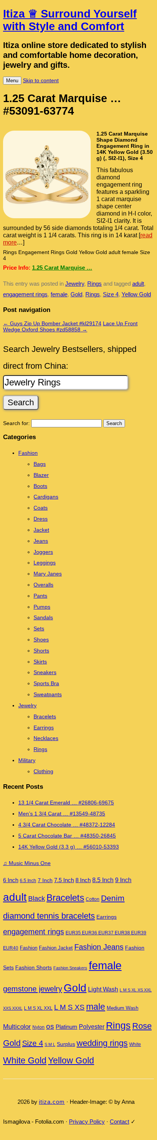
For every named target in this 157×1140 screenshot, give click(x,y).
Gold (76, 294)
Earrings (44, 727)
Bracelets (45, 716)
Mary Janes (48, 574)
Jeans (41, 541)
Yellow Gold (136, 294)
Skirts (40, 662)
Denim (113, 898)
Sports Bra (46, 683)
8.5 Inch (103, 880)
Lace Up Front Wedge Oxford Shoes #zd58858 (70, 326)
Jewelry (74, 283)
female (59, 294)
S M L (50, 1044)
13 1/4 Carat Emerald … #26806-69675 (66, 802)
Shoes (41, 639)
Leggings (45, 563)
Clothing (43, 771)
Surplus (66, 1044)
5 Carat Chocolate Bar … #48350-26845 (67, 836)
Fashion (28, 453)
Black (36, 898)
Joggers (43, 552)
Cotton (92, 899)
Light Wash (103, 989)
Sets (39, 628)
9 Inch (123, 880)
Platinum (66, 1027)
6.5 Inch (28, 880)
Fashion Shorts (33, 968)
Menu (12, 80)
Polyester (91, 1026)
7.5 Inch (64, 880)
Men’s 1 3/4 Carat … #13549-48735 (61, 814)
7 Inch (45, 880)
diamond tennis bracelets (49, 916)
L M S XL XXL (38, 1008)
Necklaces (46, 738)
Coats (41, 508)
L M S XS (69, 1007)
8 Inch (83, 880)
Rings (94, 283)
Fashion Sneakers (70, 968)
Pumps (42, 607)
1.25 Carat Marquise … (62, 267)
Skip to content (41, 80)
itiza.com (52, 1101)
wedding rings (102, 1043)
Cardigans (46, 497)
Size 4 (111, 294)
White (135, 1044)
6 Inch (10, 880)
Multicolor (17, 1026)
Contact (119, 1121)
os (50, 1026)
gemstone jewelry (32, 988)
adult (138, 283)
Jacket (41, 530)
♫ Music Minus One (27, 863)
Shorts (41, 651)
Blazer (41, 475)
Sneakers (45, 672)
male (95, 1007)
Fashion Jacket (56, 948)
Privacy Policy (87, 1121)
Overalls (43, 585)
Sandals (43, 617)
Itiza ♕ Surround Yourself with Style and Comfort (70, 20)
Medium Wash (122, 1008)
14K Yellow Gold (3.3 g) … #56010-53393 (68, 847)
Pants (40, 596)
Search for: (16, 423)
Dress (41, 519)
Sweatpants (48, 694)
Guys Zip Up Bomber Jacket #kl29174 (52, 323)
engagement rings (25, 294)
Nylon (38, 1027)
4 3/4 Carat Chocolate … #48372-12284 (66, 825)
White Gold (24, 1060)
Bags (40, 464)
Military (26, 760)
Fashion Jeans (98, 947)
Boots (40, 486)
